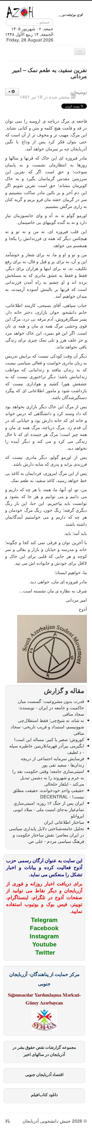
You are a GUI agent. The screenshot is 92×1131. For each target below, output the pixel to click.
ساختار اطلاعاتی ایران (64, 822)
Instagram (44, 936)
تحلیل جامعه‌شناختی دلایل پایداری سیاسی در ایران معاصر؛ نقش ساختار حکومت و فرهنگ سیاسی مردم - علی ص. (46, 834)
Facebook (44, 928)
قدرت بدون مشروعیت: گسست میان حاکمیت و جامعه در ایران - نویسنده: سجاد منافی (51, 707)
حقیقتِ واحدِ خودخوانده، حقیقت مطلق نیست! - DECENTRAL (48, 793)
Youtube (44, 944)
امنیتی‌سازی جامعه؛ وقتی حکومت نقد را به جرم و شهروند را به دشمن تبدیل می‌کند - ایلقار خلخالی (48, 777)
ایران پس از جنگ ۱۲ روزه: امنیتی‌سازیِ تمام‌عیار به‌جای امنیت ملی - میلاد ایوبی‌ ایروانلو (48, 809)
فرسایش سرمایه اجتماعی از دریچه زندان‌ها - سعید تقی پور (52, 761)
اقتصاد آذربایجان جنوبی (44, 1074)
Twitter (45, 952)
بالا (7, 1121)
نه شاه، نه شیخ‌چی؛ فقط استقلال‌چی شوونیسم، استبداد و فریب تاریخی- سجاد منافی (47, 726)
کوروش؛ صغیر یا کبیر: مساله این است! (49, 739)
